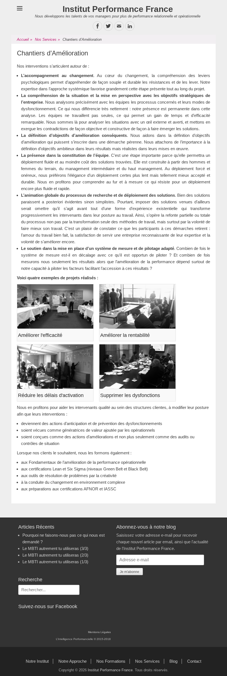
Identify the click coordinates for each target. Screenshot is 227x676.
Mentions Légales (99, 632)
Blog (173, 661)
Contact (194, 661)
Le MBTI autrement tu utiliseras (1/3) (55, 561)
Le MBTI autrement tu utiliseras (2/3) (55, 555)
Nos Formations (110, 661)
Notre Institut (37, 661)
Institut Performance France (118, 9)
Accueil (24, 39)
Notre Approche (72, 661)
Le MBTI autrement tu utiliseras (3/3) (55, 548)
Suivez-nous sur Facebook (47, 606)
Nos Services (47, 39)
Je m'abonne (129, 572)
